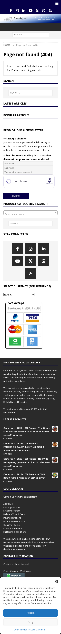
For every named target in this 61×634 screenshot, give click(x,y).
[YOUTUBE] (31, 10)
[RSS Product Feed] (50, 10)
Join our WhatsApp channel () (25, 142)
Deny (31, 622)
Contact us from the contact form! (20, 496)
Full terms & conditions (14, 531)
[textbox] (30, 214)
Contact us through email (16, 564)
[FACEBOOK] (11, 10)
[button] (56, 581)
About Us (8, 503)
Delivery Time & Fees (14, 514)
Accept (30, 612)
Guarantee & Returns (14, 521)
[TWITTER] (37, 10)
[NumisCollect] (30, 21)
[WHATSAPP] (44, 10)
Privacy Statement (36, 629)
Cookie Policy (20, 629)
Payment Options (12, 517)
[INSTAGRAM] (17, 10)
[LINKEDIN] (24, 10)
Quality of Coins (11, 524)
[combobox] (30, 212)
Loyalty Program (11, 510)
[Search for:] (30, 34)
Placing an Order (12, 507)
